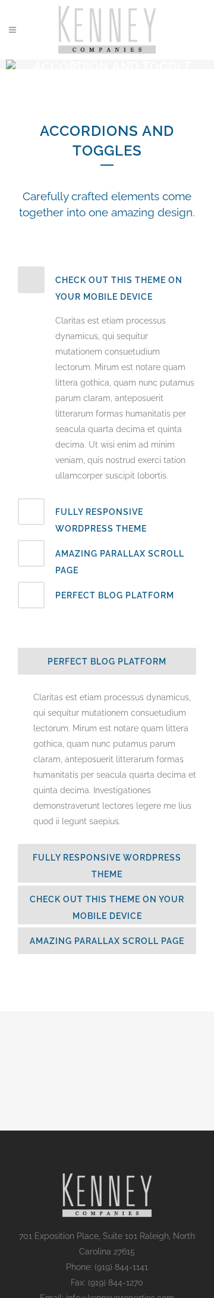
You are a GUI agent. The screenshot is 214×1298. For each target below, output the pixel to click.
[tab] (107, 285)
